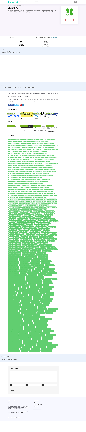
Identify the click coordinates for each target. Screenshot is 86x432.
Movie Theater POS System (28, 249)
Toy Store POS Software (13, 336)
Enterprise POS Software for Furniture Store (17, 195)
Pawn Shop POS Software (35, 263)
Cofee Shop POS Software (30, 179)
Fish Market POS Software (30, 199)
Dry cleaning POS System (24, 193)
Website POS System (41, 344)
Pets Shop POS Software (24, 265)
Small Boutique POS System (38, 311)
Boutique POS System (39, 163)
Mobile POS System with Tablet (33, 247)
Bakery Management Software (37, 155)
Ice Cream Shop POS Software (49, 219)
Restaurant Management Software (15, 291)
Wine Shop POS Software (25, 348)
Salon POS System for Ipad (14, 299)
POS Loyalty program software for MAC (16, 281)
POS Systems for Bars (20, 285)
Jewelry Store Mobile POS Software (30, 229)
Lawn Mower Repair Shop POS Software (16, 235)
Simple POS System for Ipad (14, 309)
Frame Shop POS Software (51, 207)
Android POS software (51, 139)
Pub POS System (25, 287)
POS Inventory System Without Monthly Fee (34, 279)
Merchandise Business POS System (50, 239)
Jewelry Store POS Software (44, 229)
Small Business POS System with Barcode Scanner (18, 317)
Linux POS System (53, 235)
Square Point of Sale (51, 131)
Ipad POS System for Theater (28, 227)
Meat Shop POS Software (14, 239)
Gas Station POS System (38, 211)
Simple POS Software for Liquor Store (29, 307)
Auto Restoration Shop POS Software (16, 151)
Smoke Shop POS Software (14, 325)
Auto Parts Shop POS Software (25, 149)
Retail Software (29, 1)
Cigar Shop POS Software (37, 171)
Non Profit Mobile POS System (31, 257)
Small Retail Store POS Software (15, 323)
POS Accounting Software (14, 273)
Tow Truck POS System (50, 334)
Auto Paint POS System (13, 149)
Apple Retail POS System (29, 145)
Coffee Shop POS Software (28, 181)
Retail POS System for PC (22, 295)
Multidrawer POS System (13, 251)
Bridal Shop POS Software (47, 165)
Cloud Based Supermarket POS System (16, 179)
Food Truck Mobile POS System (31, 205)
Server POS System (34, 301)
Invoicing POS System (53, 221)
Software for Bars (24, 325)
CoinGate (10, 130)
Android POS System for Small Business (16, 141)
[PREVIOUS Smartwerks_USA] (1, 429)
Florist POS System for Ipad (14, 201)
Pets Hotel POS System (13, 265)
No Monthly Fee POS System (42, 255)
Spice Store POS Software (43, 325)
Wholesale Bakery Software (52, 344)
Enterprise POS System (31, 195)
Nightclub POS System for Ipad (15, 255)
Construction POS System (14, 187)
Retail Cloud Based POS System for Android (30, 293)
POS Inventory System (32, 275)
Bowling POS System (13, 165)
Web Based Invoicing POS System (15, 342)
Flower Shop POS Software (26, 201)
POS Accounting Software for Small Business (17, 275)
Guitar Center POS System (35, 213)
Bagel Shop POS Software (14, 155)
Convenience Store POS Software (41, 187)
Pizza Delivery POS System (14, 269)
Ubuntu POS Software (36, 338)
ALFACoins (36, 118)
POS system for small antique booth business (18, 283)
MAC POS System (24, 237)
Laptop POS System (23, 233)
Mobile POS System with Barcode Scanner (17, 247)
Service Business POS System (46, 301)
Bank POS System (20, 157)
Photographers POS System (25, 267)
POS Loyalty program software (51, 279)
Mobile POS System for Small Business (29, 245)
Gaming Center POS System (14, 211)
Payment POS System (45, 263)
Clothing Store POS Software (14, 173)
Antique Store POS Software (26, 143)
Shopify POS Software (45, 303)
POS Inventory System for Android (45, 275)
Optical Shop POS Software (24, 261)
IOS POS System (12, 223)
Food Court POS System (52, 201)
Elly (21, 118)
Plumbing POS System (13, 271)
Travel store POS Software (14, 338)
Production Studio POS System (15, 287)
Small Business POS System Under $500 (31, 315)
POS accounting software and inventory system (29, 273)
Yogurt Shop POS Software (46, 350)
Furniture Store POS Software (14, 209)
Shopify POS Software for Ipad (15, 305)
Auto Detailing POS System (27, 147)
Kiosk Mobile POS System (24, 231)
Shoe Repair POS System (13, 303)
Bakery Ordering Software (50, 155)
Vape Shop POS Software (47, 338)
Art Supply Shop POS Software (15, 147)
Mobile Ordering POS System (40, 241)
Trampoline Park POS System (35, 336)
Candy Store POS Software (35, 167)
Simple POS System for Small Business (28, 309)
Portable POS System (37, 271)
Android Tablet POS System (31, 141)
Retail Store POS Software (48, 295)
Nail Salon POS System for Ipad (15, 253)
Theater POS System (24, 333)
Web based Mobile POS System (29, 342)
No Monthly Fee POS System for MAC (16, 257)
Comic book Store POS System (41, 181)
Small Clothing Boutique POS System (37, 317)
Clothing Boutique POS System (49, 171)
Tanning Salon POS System (14, 331)
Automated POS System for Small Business (17, 153)
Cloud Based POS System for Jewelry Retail (43, 175)
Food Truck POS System (44, 205)
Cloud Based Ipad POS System (42, 173)
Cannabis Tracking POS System (25, 169)
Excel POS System (41, 195)
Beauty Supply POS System (25, 159)
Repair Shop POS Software (48, 287)
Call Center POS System (23, 167)
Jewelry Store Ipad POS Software (15, 229)
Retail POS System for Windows (35, 295)
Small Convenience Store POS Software (31, 319)
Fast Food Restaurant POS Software (16, 199)
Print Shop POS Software (31, 285)
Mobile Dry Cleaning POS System (26, 241)
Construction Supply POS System (26, 187)
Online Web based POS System (25, 259)
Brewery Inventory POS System (24, 165)
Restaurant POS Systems (44, 291)
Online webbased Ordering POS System (40, 259)
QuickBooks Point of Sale (40, 130)
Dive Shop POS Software (13, 193)
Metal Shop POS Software (14, 241)
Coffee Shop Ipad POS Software (15, 181)
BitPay (48, 117)
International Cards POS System (30, 221)
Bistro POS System (35, 161)
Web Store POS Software (30, 344)
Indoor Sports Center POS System (15, 221)
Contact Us (24, 411)
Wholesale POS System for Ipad (39, 346)
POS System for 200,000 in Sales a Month (34, 281)
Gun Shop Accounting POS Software (16, 215)
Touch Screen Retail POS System (38, 334)
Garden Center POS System (26, 211)
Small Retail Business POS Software (40, 321)
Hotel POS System (12, 219)
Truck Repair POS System (26, 338)
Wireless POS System (35, 348)
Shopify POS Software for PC (28, 305)
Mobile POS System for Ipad (42, 243)
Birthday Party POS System (25, 161)
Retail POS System (12, 295)
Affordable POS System (23, 139)
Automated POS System (41, 151)
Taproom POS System (25, 331)
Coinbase (10, 121)
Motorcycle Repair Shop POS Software (47, 247)
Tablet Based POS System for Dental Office (32, 329)
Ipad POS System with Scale (41, 227)
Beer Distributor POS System (38, 159)
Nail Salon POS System (46, 251)
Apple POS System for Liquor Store (15, 145)
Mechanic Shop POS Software (26, 239)
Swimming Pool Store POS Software (16, 329)
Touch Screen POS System (25, 334)
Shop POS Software (35, 303)
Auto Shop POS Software (30, 151)
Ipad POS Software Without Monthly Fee (16, 225)
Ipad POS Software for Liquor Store (43, 223)
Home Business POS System (27, 217)
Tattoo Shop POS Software (36, 331)
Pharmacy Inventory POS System (37, 265)
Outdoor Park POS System (46, 261)
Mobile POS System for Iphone (15, 245)
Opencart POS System (13, 261)
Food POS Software (12, 205)
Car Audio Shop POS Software (38, 169)
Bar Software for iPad (29, 157)
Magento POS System (33, 237)
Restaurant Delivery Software (32, 289)
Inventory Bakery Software (43, 221)
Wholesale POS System (27, 346)
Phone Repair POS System (14, 267)
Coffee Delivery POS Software (43, 179)
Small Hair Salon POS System (46, 319)
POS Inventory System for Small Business (17, 277)
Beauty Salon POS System (14, 159)
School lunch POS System (38, 299)
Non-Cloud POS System (13, 259)
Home (9, 5)
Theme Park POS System (34, 333)
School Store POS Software (14, 301)
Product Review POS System (42, 285)
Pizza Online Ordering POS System (27, 269)
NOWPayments (24, 130)
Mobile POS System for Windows (45, 245)
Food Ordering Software (40, 203)
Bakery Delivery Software (25, 155)
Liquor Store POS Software (14, 237)
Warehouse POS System (42, 340)
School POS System (48, 299)
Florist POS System (52, 199)
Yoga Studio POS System (34, 350)
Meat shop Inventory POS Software (46, 237)
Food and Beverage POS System (39, 201)
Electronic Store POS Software (48, 193)
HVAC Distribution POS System (35, 219)
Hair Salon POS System (48, 215)
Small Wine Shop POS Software (40, 323)
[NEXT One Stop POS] (85, 429)
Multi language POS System (40, 249)
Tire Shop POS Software (13, 334)
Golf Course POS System (49, 211)
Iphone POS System (52, 227)
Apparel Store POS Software (39, 143)
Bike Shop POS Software (13, 161)
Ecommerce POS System (36, 193)
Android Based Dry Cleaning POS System (38, 139)
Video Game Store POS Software (30, 340)
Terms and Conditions (38, 404)
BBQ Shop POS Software (52, 157)
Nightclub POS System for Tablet (28, 255)
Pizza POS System (38, 269)
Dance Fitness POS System (37, 189)
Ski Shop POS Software (42, 309)
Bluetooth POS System (45, 161)
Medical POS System (37, 239)
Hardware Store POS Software (15, 217)
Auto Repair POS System (38, 149)
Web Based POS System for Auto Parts (16, 344)
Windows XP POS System (14, 348)
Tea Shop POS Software (13, 333)
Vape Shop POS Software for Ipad (15, 340)
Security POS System (25, 301)
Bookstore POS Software (29, 163)
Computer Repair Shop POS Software (16, 185)
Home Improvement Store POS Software (43, 217)
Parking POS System (24, 263)
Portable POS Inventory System (25, 271)
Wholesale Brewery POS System (15, 346)
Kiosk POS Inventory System (35, 231)
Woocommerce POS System (14, 350)
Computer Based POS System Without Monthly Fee (33, 183)
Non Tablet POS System (43, 257)
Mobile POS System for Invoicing (28, 243)
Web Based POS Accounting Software (44, 342)
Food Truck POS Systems (28, 207)
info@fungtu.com (20, 412)
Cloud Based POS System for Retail (15, 177)
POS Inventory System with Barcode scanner (35, 277)
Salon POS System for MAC (26, 299)
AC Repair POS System (19, 5)
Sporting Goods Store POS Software (16, 327)
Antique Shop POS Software (14, 143)
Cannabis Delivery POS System (48, 167)
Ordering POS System (35, 261)
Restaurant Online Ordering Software (31, 291)
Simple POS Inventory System (14, 307)
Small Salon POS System (27, 323)
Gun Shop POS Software (29, 215)
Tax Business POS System (48, 331)
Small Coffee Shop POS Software (15, 319)
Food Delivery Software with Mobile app (27, 203)
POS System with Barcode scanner (35, 283)
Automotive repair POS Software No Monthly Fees (37, 153)
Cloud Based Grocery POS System (28, 173)
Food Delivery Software (13, 203)
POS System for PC (47, 281)
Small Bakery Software (13, 311)
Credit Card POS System (13, 189)
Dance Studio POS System (49, 189)
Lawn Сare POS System (30, 235)
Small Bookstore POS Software (25, 311)
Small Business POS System (14, 313)
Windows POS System (51, 346)
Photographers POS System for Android (40, 267)
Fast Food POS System (13, 197)
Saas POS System (37, 297)
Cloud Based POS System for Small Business (32, 177)
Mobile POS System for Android (15, 243)
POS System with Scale (47, 283)
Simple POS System (42, 307)
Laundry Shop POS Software (34, 233)
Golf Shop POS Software (13, 213)
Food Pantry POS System (52, 203)
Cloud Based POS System (29, 175)
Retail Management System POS (47, 293)
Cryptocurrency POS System (25, 189)
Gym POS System (38, 215)
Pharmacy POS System (49, 265)
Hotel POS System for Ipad (22, 219)
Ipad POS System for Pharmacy (15, 227)
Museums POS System (24, 251)
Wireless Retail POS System (46, 348)
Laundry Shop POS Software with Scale (49, 233)
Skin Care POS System (53, 309)
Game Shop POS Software (42, 209)
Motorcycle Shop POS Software (15, 249)
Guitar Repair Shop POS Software (47, 213)
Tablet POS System (46, 329)
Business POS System (13, 167)
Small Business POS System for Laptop (44, 313)
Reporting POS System (13, 289)
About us (45, 1)
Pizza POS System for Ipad (49, 269)
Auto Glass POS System (39, 147)
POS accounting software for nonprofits (48, 273)
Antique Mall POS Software (43, 141)
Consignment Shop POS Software (44, 185)
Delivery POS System (13, 191)
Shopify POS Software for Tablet (41, 305)
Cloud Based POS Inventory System (15, 175)
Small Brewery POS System (50, 311)
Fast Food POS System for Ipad (25, 197)
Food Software (21, 205)
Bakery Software (12, 157)
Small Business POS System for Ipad (28, 313)
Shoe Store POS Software (25, 303)
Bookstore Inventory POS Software (15, 163)
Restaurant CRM (22, 289)
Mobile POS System (51, 241)
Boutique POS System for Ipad (51, 163)
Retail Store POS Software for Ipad (15, 297)
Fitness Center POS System (41, 199)
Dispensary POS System (48, 191)
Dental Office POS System (37, 191)
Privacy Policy (36, 402)
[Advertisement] (33, 24)
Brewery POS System (36, 165)
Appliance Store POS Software (41, 145)
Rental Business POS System (36, 287)
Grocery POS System (24, 213)
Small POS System (28, 321)
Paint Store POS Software (14, 263)
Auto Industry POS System (50, 147)
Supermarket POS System (29, 327)
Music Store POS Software (35, 251)
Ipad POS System (29, 225)
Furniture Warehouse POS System (28, 209)
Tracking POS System (24, 336)
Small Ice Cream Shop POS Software (16, 321)
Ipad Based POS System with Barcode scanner (26, 223)
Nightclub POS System (41, 253)
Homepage (22, 1)
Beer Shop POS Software (50, 159)
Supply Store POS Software (41, 327)
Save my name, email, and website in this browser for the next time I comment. (26, 387)
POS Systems (38, 1)
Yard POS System (24, 350)
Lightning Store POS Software (42, 235)
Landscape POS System (13, 233)
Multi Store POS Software (52, 249)
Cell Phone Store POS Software (15, 171)
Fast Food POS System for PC (39, 197)
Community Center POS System (15, 183)
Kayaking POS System (13, 231)
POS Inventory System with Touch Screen (17, 279)
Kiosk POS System (46, 231)
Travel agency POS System (48, 336)
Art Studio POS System (53, 145)
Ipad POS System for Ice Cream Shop (41, 225)
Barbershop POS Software (40, 157)
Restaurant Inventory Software (46, 289)
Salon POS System (45, 297)
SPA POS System (33, 325)
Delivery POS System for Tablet (24, 191)
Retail (19, 293)
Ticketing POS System (45, 333)
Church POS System (26, 171)
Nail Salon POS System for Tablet (28, 253)
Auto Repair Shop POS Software (50, 149)
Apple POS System (50, 143)
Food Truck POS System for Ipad (15, 207)
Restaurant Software (13, 293)
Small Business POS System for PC (15, 315)
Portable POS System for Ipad (48, 271)
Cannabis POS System (13, 169)
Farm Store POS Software (52, 195)
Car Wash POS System (50, 169)
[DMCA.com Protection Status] (37, 409)
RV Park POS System (28, 297)
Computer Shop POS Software (31, 185)
